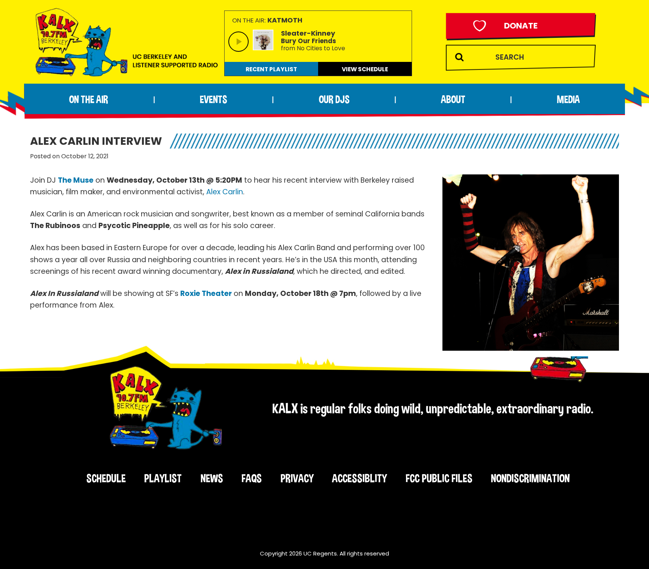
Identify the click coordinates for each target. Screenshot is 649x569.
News (212, 478)
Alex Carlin (224, 192)
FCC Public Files (439, 478)
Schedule (106, 478)
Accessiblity (359, 478)
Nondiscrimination (530, 478)
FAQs (251, 478)
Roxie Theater (206, 293)
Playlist (163, 478)
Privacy (297, 478)
